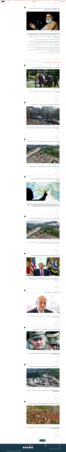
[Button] (56, 59)
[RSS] (23, 447)
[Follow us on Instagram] (26, 447)
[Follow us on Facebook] (32, 447)
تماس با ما (59, 447)
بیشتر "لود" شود (42, 440)
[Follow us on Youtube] (28, 447)
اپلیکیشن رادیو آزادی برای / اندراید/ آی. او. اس (55, 448)
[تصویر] (8, 1)
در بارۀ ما (46, 447)
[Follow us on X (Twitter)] (30, 447)
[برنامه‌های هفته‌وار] (5, 1)
